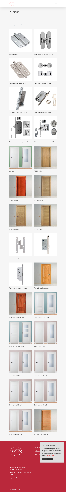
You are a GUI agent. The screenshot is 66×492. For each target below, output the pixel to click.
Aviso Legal (38, 448)
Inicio (10, 17)
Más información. (51, 455)
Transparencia (39, 458)
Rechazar (50, 458)
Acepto (44, 458)
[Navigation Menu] (56, 3)
